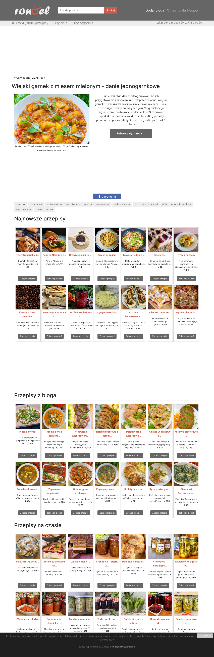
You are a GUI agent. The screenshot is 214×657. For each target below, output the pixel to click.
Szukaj (110, 10)
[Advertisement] (107, 52)
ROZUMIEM (205, 635)
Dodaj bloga (154, 10)
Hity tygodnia (82, 23)
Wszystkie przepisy (33, 23)
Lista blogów (188, 10)
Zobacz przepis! (27, 278)
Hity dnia (60, 23)
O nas (171, 10)
